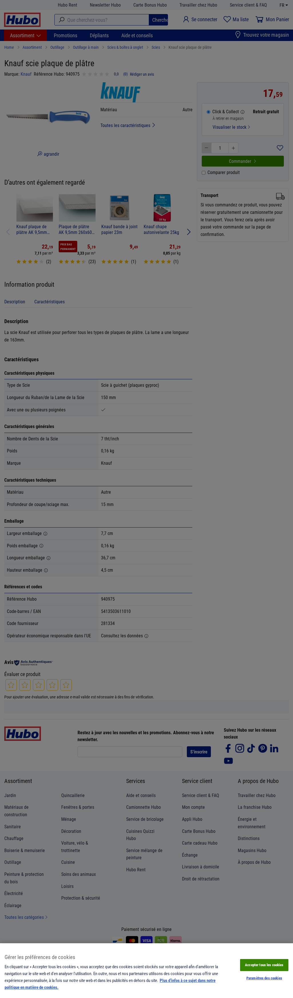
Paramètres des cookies (264, 978)
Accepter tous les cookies (264, 964)
